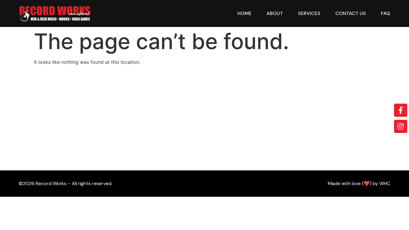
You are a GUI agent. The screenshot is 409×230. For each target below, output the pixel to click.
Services (309, 13)
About (274, 13)
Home (244, 13)
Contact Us (350, 13)
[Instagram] (400, 126)
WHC (384, 183)
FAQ (385, 13)
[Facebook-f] (400, 110)
